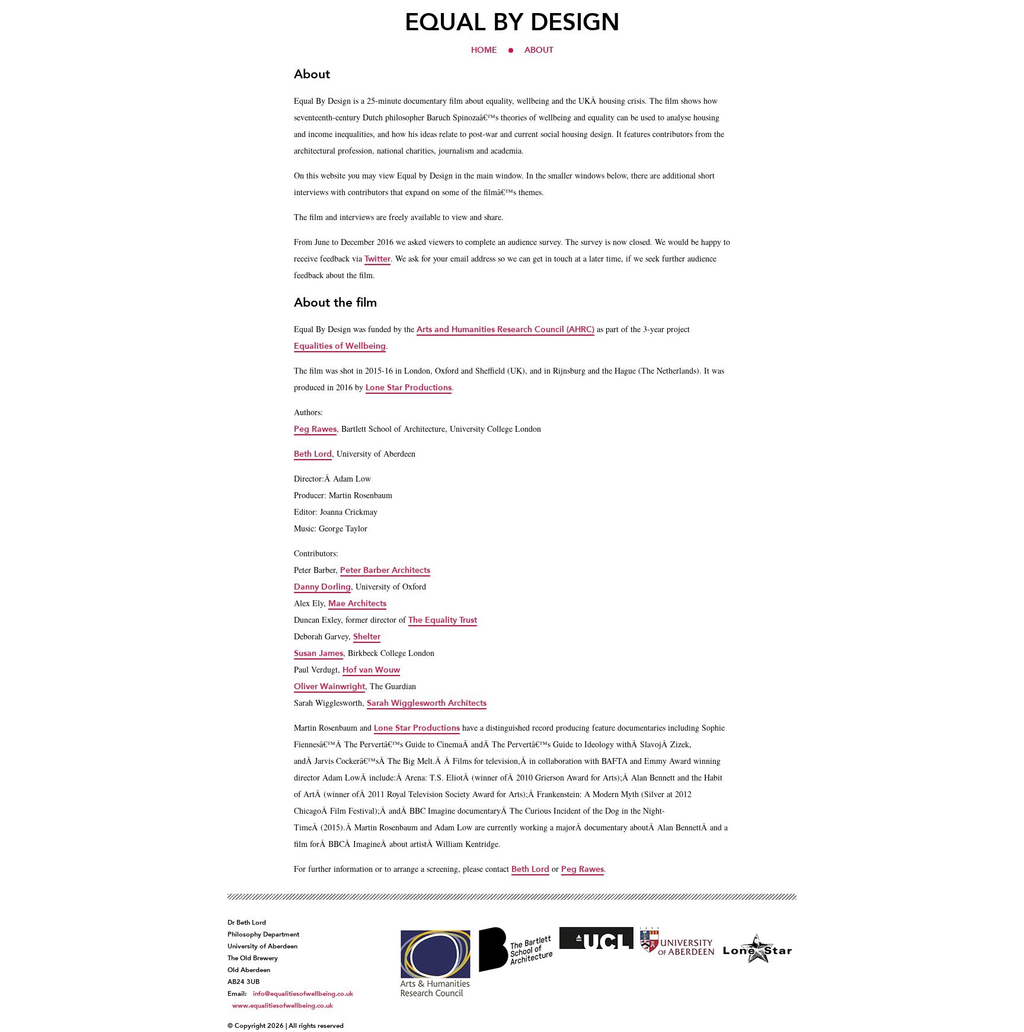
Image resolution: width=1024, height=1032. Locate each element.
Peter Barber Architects (385, 570)
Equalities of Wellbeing (340, 345)
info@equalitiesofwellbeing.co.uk (303, 994)
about (538, 49)
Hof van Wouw (371, 669)
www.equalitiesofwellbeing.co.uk (282, 1005)
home (484, 49)
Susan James (318, 653)
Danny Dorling (322, 586)
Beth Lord (313, 453)
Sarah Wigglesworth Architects (427, 702)
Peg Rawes (315, 428)
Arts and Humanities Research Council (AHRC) (505, 329)
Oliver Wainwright (329, 686)
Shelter (366, 636)
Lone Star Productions (409, 387)
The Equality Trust (442, 619)
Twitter (377, 258)
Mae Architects (357, 603)
